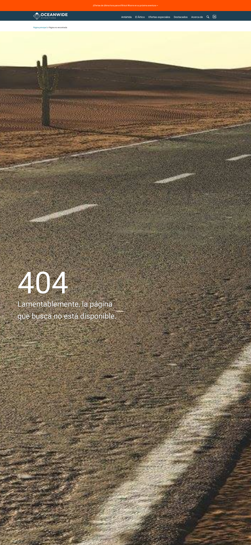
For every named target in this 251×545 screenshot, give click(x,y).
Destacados (181, 17)
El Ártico (140, 17)
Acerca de (197, 17)
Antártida (126, 17)
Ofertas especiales (159, 17)
